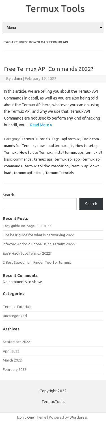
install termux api (69, 152)
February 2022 (14, 369)
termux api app (67, 159)
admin (17, 78)
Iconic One (25, 417)
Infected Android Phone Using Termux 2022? (39, 244)
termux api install (28, 173)
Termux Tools (55, 8)
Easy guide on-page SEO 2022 (27, 226)
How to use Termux (36, 152)
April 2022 (11, 351)
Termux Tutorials (35, 139)
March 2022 (12, 360)
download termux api (55, 146)
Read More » (41, 125)
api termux (71, 139)
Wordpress (79, 417)
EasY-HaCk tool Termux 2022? (27, 253)
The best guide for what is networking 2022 (38, 235)
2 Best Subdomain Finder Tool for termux (37, 262)
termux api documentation (47, 166)
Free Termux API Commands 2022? (48, 69)
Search (8, 195)
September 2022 (16, 342)
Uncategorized (15, 316)
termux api (43, 159)
